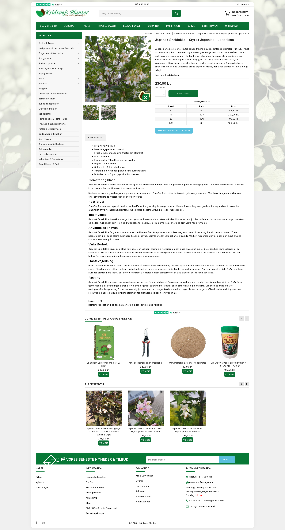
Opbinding (231, 26)
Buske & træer (46, 43)
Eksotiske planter (48, 108)
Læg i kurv (183, 93)
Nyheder (40, 482)
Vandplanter (45, 113)
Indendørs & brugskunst (51, 159)
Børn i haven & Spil (49, 164)
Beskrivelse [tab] (95, 137)
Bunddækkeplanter (49, 103)
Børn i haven (210, 26)
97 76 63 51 (194, 500)
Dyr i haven (173, 26)
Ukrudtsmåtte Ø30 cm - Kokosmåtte (187, 362)
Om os (89, 482)
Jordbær (69, 26)
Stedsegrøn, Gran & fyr (51, 68)
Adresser (140, 491)
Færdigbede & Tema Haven (53, 119)
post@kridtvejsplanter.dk (203, 506)
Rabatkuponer (143, 496)
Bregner (43, 88)
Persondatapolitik (95, 487)
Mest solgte (42, 487)
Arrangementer (94, 492)
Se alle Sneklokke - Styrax (175, 130)
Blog (88, 503)
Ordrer (139, 481)
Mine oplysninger (145, 475)
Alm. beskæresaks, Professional (145, 362)
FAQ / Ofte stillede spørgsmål (101, 508)
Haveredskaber (107, 26)
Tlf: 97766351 (143, 4)
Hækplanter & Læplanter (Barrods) (57, 48)
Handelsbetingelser (96, 477)
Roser (86, 26)
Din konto (142, 468)
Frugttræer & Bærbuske (51, 53)
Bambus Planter (47, 98)
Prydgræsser (45, 73)
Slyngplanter (45, 58)
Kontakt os (91, 498)
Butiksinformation (199, 468)
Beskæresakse (131, 26)
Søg (176, 13)
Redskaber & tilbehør (50, 134)
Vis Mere (103, 374)
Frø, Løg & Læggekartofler (52, 124)
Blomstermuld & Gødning (51, 144)
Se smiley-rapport (95, 513)
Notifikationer (143, 501)
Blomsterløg (48, 26)
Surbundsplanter (47, 63)
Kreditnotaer (142, 486)
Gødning (153, 26)
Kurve (191, 26)
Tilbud (39, 477)
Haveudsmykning (48, 154)
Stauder (43, 83)
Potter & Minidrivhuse (50, 129)
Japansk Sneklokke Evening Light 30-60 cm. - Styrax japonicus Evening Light (103, 431)
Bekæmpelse (45, 149)
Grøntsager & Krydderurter (53, 93)
